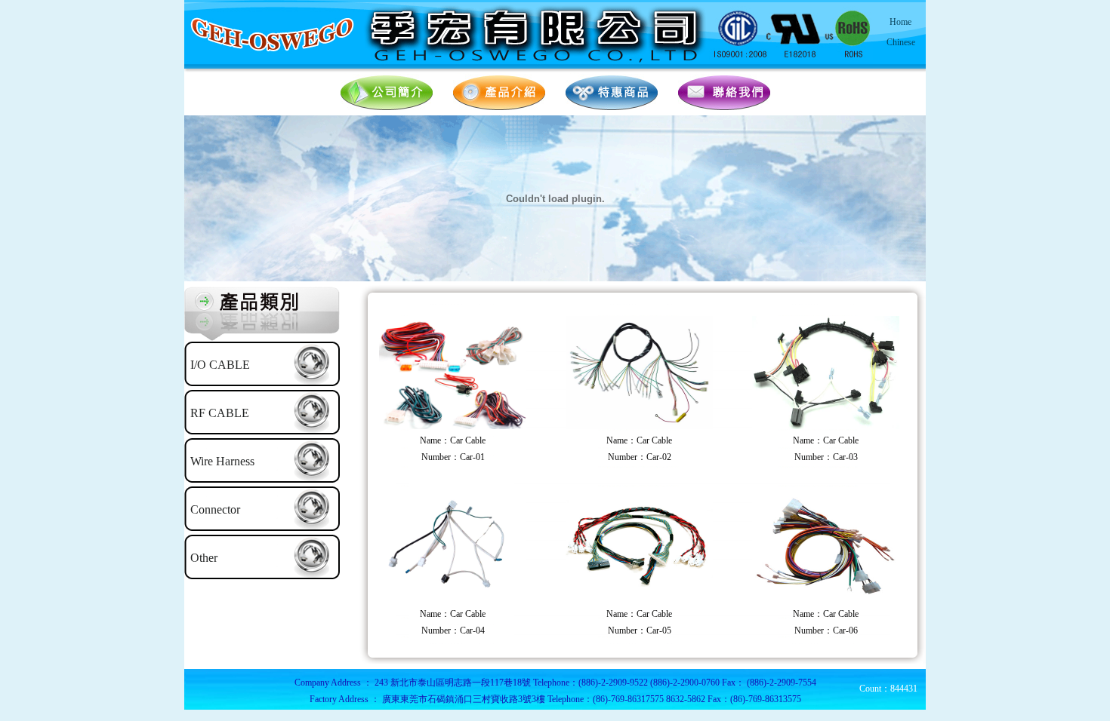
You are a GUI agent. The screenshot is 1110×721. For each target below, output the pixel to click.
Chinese (900, 42)
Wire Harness (222, 461)
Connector (215, 509)
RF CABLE (219, 413)
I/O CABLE (220, 364)
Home (900, 22)
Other (203, 557)
